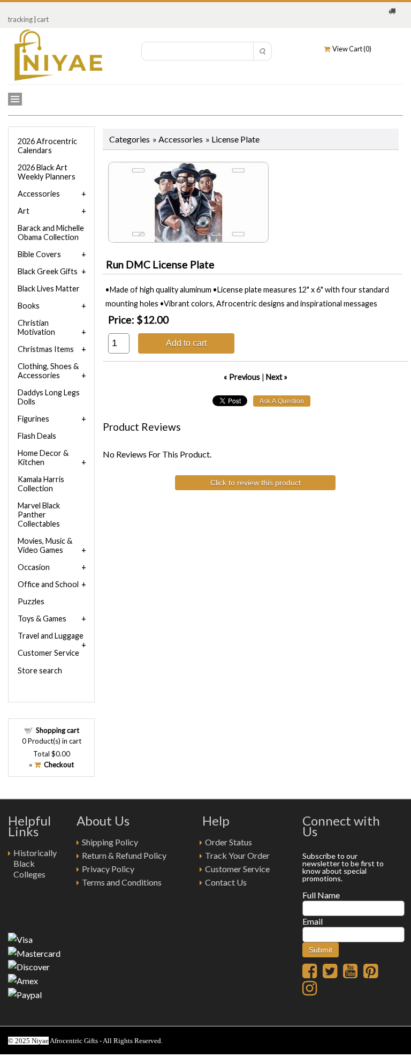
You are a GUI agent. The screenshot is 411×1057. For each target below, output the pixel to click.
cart (43, 19)
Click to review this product (255, 482)
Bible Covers (39, 254)
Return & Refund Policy (124, 855)
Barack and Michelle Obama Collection (51, 232)
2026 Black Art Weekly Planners (46, 172)
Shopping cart (57, 730)
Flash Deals (37, 435)
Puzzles (31, 601)
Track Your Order (237, 855)
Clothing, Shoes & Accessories (48, 371)
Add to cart (186, 343)
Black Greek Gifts (48, 271)
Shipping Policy (110, 842)
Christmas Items (46, 349)
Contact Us (226, 882)
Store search (40, 670)
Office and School (48, 584)
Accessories (180, 139)
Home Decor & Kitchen (43, 457)
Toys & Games (42, 618)
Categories (129, 139)
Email (312, 921)
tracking (20, 19)
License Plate (235, 139)
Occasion (34, 567)
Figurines (33, 418)
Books (29, 305)
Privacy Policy (108, 869)
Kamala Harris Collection (41, 484)
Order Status (228, 842)
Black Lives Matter (49, 288)
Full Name (321, 895)
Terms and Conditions (122, 882)
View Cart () (350, 48)
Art (23, 210)
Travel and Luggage (50, 635)
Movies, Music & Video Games (45, 545)
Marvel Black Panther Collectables (39, 514)
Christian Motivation (36, 327)
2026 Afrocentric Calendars (47, 146)
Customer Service (48, 652)
